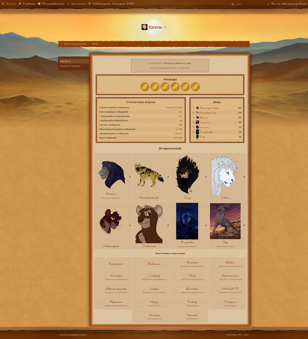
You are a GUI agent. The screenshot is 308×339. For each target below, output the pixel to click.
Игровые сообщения (70, 66)
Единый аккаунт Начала (75, 43)
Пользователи (52, 3)
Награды (170, 79)
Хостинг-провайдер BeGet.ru (73, 334)
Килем (95, 43)
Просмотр (65, 61)
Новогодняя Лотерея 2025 (112, 3)
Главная (28, 3)
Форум (10, 3)
